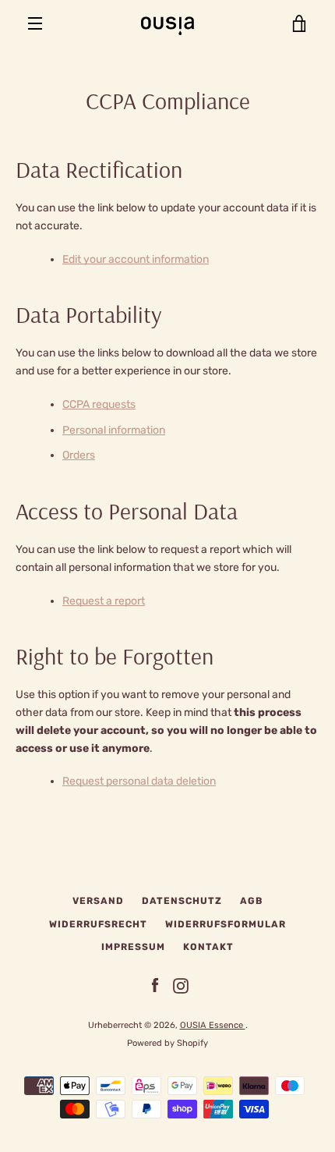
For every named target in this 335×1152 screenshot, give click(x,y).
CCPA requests (99, 404)
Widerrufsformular (225, 924)
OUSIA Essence (212, 1025)
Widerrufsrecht (98, 924)
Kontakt (208, 946)
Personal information (113, 430)
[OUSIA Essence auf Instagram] (181, 985)
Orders (78, 455)
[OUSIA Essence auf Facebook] (155, 985)
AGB (251, 900)
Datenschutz (182, 900)
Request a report (103, 601)
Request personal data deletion (139, 781)
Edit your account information (135, 259)
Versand (98, 900)
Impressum (133, 946)
